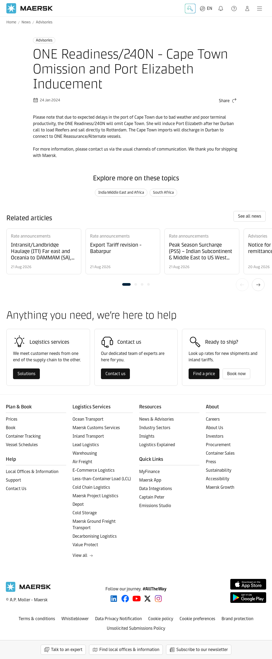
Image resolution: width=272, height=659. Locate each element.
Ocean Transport (88, 419)
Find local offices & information (129, 649)
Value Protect (85, 544)
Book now (236, 373)
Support (234, 8)
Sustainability (218, 470)
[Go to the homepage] (28, 590)
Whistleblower (75, 618)
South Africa (163, 192)
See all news (249, 216)
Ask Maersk (190, 8)
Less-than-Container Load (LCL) (102, 478)
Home (11, 22)
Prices (11, 419)
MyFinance (149, 471)
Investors (214, 436)
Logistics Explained (157, 444)
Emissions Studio (155, 505)
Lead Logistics (86, 444)
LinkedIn (113, 598)
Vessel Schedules (22, 444)
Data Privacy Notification (118, 618)
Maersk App (150, 480)
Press (211, 461)
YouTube (136, 598)
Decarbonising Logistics (95, 536)
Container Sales (220, 453)
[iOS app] (248, 584)
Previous (242, 284)
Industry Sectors (154, 427)
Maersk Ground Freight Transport (94, 524)
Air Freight (82, 461)
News (26, 22)
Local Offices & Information (32, 471)
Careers (213, 419)
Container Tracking (23, 436)
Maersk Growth (220, 487)
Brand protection (237, 618)
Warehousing (85, 453)
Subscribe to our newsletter (202, 649)
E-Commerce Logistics (93, 470)
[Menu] (259, 8)
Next (258, 284)
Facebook (125, 598)
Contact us (115, 373)
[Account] (247, 8)
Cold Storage (85, 512)
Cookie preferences (197, 618)
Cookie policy (160, 618)
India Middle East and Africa (121, 192)
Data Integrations (155, 488)
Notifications (221, 5)
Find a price (204, 373)
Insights (146, 436)
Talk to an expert (66, 649)
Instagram (158, 598)
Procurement (218, 444)
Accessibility (217, 478)
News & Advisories (156, 419)
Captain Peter (151, 497)
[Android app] (248, 597)
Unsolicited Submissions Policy (136, 628)
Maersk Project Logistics (95, 495)
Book (10, 427)
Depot (78, 504)
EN (209, 8)
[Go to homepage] (29, 8)
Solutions (26, 373)
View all (80, 555)
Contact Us (16, 488)
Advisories (44, 22)
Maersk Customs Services (96, 427)
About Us (214, 427)
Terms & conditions (37, 618)
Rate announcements (30, 236)
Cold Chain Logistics (91, 487)
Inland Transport (88, 436)
